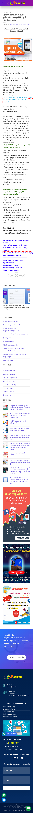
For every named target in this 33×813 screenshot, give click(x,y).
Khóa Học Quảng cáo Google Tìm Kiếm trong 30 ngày (15, 355)
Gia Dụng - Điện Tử (9, 374)
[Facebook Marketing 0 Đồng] (16, 564)
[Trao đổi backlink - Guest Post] (16, 605)
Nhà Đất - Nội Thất (9, 381)
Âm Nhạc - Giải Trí (8, 392)
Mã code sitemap (20, 805)
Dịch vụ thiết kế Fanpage (10, 321)
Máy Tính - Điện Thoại (10, 378)
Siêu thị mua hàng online (10, 345)
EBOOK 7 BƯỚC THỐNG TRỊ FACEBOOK (15, 334)
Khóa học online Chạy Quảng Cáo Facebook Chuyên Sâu (13, 350)
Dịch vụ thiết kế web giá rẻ (12, 806)
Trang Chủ (10, 805)
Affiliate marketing (8, 341)
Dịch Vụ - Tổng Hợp (9, 370)
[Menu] (2, 3)
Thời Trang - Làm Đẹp (9, 385)
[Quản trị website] (16, 514)
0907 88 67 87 (11, 734)
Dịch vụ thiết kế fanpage (19, 807)
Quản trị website (8, 338)
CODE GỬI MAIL (8, 360)
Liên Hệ (8, 807)
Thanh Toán (26, 806)
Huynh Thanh (25, 24)
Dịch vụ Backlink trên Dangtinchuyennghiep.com (11, 330)
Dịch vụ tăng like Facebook (11, 325)
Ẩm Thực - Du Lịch (8, 395)
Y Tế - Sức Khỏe (8, 388)
